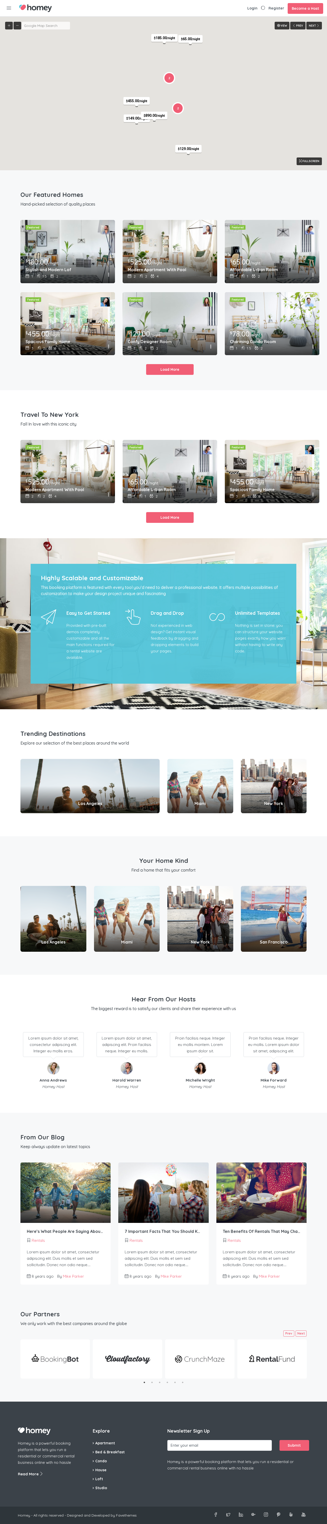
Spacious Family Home (48, 341)
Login (252, 8)
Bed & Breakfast (110, 1452)
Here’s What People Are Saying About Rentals (65, 1231)
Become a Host (305, 8)
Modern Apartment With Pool (157, 269)
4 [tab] (167, 1382)
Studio (101, 1488)
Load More (169, 369)
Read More (29, 1474)
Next (301, 1333)
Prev (288, 1333)
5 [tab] (175, 1382)
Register (276, 8)
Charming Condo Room (253, 341)
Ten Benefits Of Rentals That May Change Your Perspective (261, 1231)
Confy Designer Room (150, 341)
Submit (294, 1445)
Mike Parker (73, 1276)
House (101, 1470)
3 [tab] (159, 1382)
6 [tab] (182, 1382)
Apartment (105, 1443)
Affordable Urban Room (254, 269)
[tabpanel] (55, 1359)
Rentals (38, 1240)
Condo (101, 1461)
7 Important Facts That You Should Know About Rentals (163, 1231)
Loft (99, 1479)
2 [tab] (152, 1382)
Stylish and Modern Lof (48, 269)
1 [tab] (144, 1382)
